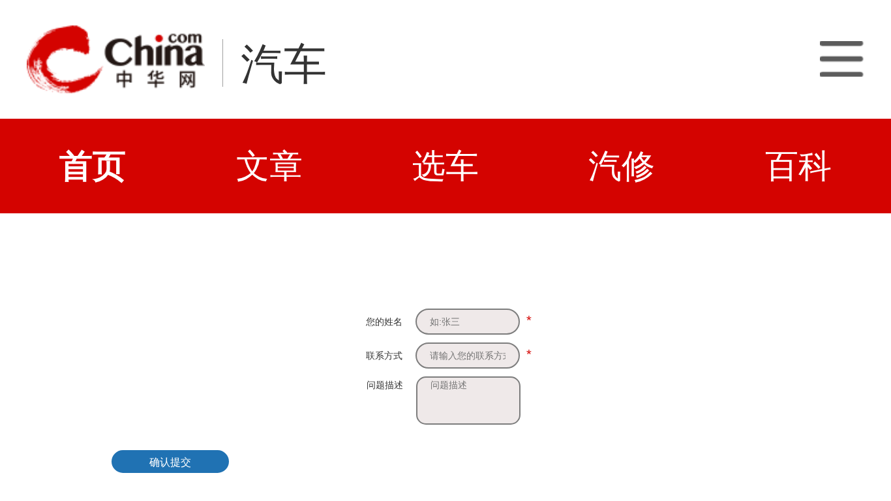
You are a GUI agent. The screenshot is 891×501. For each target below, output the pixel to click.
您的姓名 (384, 321)
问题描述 (385, 385)
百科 (798, 166)
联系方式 (384, 355)
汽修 (621, 166)
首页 (92, 166)
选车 (445, 166)
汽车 (284, 64)
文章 (269, 166)
